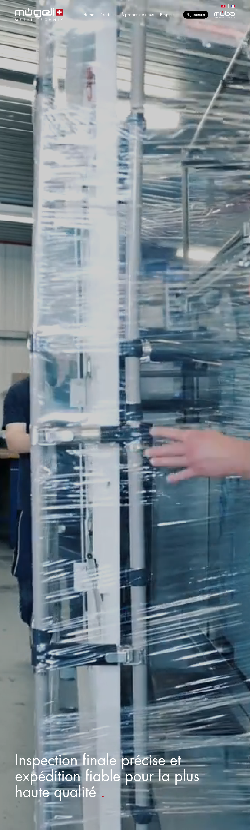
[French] (233, 6)
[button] (108, 14)
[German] (223, 6)
